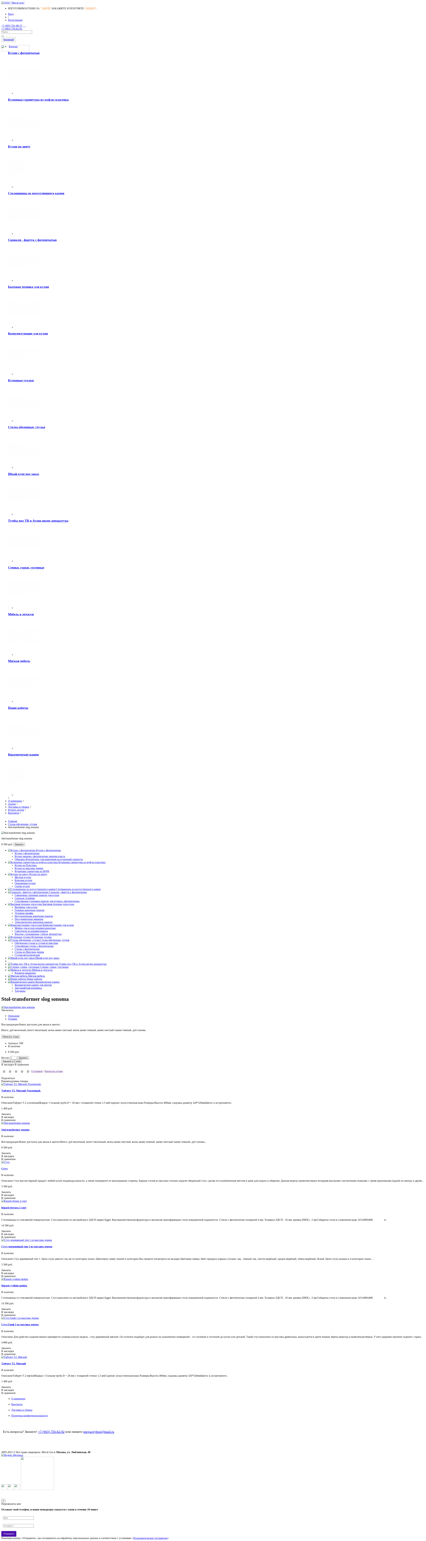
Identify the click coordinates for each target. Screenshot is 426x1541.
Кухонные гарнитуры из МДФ (32, 871)
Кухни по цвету (19, 146)
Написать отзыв (54, 1071)
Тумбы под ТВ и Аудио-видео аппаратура (38, 520)
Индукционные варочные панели (34, 916)
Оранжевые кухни (25, 883)
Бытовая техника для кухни (28, 287)
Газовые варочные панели (29, 910)
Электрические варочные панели (33, 922)
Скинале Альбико (25, 898)
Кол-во (5, 1057)
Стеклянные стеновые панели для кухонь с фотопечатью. (47, 901)
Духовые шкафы (24, 913)
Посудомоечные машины (29, 919)
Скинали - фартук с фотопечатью (32, 240)
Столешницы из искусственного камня (36, 193)
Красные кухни (23, 880)
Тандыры (20, 990)
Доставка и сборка (21, 1410)
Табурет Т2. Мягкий (13, 1363)
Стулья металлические (27, 955)
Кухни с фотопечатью (24, 53)
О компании (18, 1398)
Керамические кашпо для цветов (33, 985)
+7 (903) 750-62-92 (51, 1431)
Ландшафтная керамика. (28, 987)
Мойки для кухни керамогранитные (35, 928)
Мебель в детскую (21, 614)
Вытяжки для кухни (26, 907)
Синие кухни (22, 886)
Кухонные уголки (21, 380)
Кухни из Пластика (26, 865)
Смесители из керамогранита (31, 931)
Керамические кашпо (23, 754)
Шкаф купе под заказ (23, 474)
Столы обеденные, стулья (26, 427)
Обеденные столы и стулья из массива (36, 943)
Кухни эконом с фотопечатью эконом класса (40, 856)
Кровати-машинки (25, 973)
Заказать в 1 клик (11, 1061)
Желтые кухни (23, 877)
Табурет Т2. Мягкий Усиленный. (21, 1090)
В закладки (7, 1064)
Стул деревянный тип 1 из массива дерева (26, 1246)
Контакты (16, 1404)
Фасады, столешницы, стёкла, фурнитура (38, 934)
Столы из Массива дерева (29, 952)
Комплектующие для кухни (28, 333)
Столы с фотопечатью (27, 949)
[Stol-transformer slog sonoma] (18, 1007)
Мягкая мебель (19, 661)
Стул (4, 1168)
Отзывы (12, 1018)
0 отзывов (37, 1071)
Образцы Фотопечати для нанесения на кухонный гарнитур (49, 859)
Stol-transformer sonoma (15, 1129)
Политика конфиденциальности (29, 1415)
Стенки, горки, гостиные (26, 567)
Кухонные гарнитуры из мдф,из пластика (38, 99)
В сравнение (22, 1064)
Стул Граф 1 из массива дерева (20, 1324)
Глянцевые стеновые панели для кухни (37, 895)
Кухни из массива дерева (29, 868)
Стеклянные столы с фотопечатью (34, 946)
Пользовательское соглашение (150, 1538)
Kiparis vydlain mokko (14, 1285)
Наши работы (18, 708)
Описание (13, 1015)
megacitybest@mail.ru (98, 1431)
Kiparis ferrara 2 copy (13, 1207)
